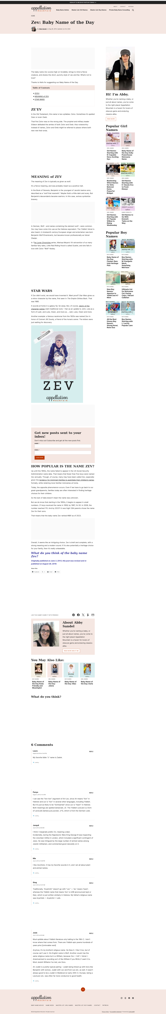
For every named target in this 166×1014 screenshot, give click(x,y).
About (115, 6)
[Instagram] (121, 998)
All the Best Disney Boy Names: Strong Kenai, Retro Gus (112, 323)
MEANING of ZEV (42, 96)
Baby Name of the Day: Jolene (54, 684)
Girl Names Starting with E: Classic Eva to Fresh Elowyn (127, 185)
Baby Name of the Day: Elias (71, 683)
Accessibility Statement (115, 1011)
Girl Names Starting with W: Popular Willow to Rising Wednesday (112, 220)
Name (37, 443)
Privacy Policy (105, 1011)
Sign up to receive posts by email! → (83, 2)
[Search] (133, 10)
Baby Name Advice (62, 10)
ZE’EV (37, 93)
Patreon (130, 6)
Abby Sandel (43, 29)
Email (37, 450)
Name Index (50, 1005)
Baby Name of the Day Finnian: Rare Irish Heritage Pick (113, 261)
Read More (111, 119)
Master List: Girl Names (80, 10)
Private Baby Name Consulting (119, 10)
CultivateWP (132, 1011)
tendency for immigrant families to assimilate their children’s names (66, 480)
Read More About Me (71, 651)
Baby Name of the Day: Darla (87, 683)
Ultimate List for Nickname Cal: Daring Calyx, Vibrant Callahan (128, 293)
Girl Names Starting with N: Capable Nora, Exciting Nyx (113, 155)
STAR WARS (40, 99)
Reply (91, 751)
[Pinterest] (133, 998)
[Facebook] (129, 998)
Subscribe (39, 457)
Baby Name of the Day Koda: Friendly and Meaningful (38, 685)
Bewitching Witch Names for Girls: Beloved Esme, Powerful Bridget (112, 187)
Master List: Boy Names (98, 10)
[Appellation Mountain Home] (41, 8)
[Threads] (125, 998)
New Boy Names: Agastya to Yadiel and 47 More (112, 293)
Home (33, 15)
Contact (123, 6)
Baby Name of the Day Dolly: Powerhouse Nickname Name (128, 155)
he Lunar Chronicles (42, 243)
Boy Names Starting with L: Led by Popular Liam (127, 322)
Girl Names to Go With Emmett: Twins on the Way (127, 219)
